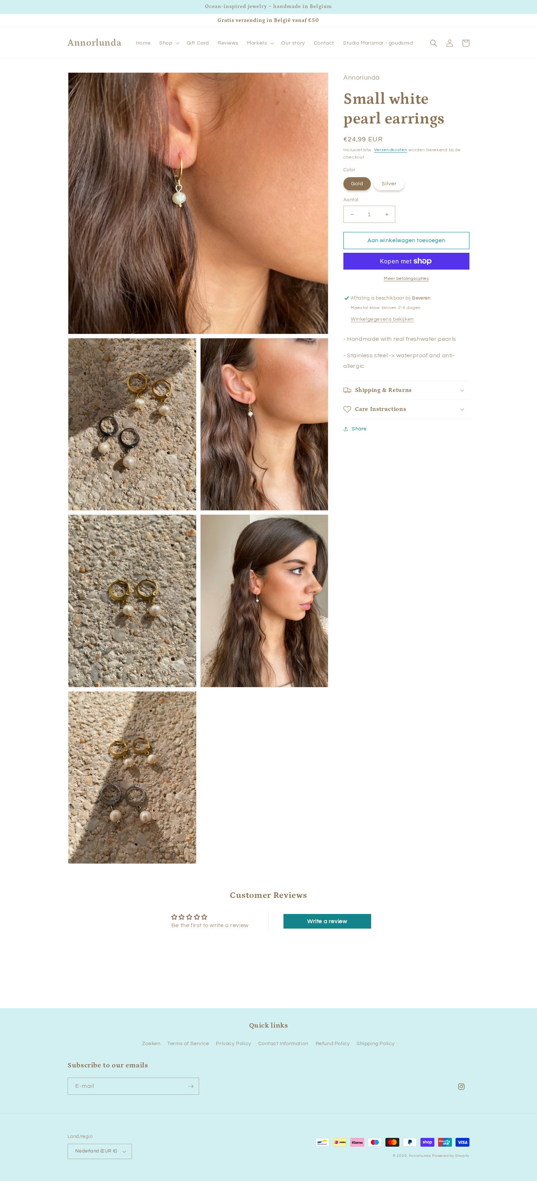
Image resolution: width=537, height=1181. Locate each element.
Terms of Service (188, 1043)
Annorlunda (420, 1156)
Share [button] (359, 428)
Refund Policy (333, 1043)
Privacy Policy (233, 1043)
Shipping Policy (376, 1043)
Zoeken (151, 1043)
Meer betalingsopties (406, 278)
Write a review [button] (327, 921)
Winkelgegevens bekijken (382, 319)
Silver (389, 183)
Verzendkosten (390, 150)
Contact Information (283, 1043)
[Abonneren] (191, 1086)
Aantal (350, 199)
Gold (357, 183)
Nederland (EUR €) (96, 1151)
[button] (168, 43)
